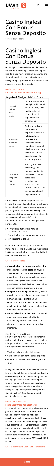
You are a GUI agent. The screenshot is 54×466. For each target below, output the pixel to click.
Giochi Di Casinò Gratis (16, 401)
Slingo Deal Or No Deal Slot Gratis (21, 404)
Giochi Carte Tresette (15, 89)
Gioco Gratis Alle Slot (15, 260)
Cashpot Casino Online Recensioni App (23, 92)
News (21, 38)
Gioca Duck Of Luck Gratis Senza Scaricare (25, 446)
